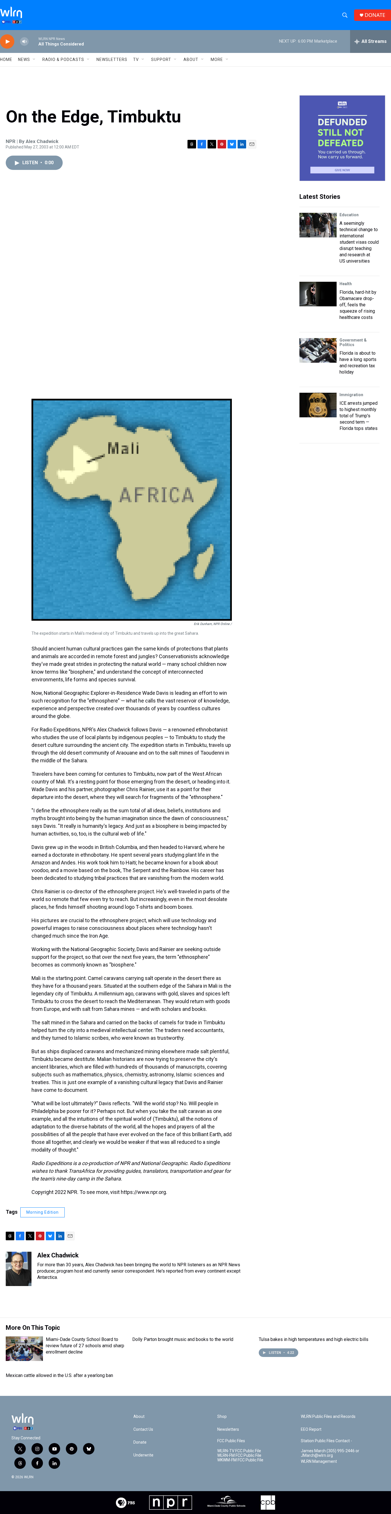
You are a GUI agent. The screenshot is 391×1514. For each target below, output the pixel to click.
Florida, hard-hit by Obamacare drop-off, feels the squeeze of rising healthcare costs (357, 304)
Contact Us (143, 1429)
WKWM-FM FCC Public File (240, 1460)
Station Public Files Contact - (326, 1441)
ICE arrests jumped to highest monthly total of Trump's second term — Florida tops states (358, 415)
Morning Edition (42, 1212)
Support (161, 59)
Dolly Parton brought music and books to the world (182, 1339)
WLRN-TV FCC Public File (239, 1451)
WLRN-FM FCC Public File (239, 1455)
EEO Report (311, 1429)
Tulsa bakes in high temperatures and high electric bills (313, 1339)
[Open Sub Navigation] (34, 59)
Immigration (351, 394)
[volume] (24, 41)
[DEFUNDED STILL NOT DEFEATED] (342, 138)
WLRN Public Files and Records (328, 1416)
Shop (222, 1416)
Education (349, 215)
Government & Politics (353, 342)
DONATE (375, 15)
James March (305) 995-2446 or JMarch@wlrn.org (330, 1453)
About (190, 59)
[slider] (33, 41)
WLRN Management (319, 1461)
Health (345, 283)
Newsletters (111, 59)
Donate (140, 1442)
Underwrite (143, 1455)
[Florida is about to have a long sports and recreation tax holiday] (318, 350)
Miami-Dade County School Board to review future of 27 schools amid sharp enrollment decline (85, 1346)
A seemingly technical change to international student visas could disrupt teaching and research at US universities (359, 242)
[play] (7, 41)
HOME (6, 59)
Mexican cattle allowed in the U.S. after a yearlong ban (59, 1375)
